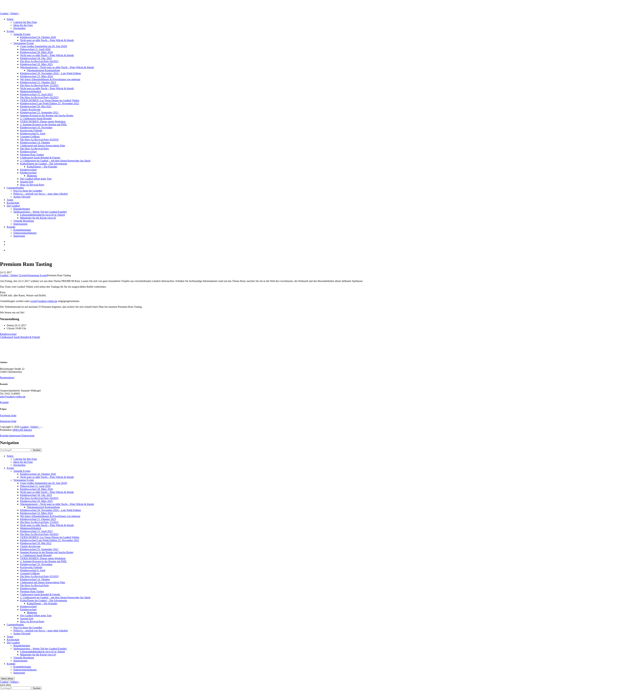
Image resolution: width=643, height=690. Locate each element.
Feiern (10, 19)
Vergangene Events (23, 43)
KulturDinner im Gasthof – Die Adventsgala (43, 163)
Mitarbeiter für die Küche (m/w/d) (38, 217)
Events (10, 31)
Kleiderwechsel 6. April (32, 133)
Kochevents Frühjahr (31, 130)
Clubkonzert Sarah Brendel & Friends (40, 157)
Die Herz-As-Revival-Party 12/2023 (39, 85)
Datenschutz (27, 435)
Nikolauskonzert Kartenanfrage (43, 70)
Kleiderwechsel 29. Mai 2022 (35, 106)
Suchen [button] (36, 450)
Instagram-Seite (8, 421)
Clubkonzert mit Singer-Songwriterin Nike (42, 145)
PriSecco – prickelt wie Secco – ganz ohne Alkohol (40, 193)
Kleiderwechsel (28, 151)
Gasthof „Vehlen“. (9, 13)
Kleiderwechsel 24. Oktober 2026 (38, 37)
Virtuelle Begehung (23, 220)
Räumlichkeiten (21, 208)
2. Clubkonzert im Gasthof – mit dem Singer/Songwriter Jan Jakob (55, 160)
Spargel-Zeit (26, 181)
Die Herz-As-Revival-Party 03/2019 (39, 139)
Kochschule (13, 202)
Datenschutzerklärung (25, 232)
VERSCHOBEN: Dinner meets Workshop (42, 121)
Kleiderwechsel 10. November (36, 127)
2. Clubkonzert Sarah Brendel (36, 118)
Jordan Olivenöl (21, 196)
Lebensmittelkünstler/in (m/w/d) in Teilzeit (42, 214)
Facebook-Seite (8, 415)
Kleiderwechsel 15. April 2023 (36, 94)
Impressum (19, 235)
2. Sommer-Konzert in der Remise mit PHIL (43, 124)
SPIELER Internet (22, 429)
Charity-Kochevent (30, 109)
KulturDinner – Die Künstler (42, 166)
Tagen (10, 199)
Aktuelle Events (21, 34)
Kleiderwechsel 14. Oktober (35, 142)
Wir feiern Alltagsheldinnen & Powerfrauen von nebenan (50, 79)
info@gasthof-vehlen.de (12, 396)
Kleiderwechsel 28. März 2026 (36, 52)
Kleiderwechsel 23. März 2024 (36, 76)
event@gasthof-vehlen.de (43, 301)
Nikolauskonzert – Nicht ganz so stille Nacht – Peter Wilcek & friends (57, 67)
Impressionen (20, 223)
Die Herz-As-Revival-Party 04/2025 (39, 61)
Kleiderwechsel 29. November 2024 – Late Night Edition (50, 73)
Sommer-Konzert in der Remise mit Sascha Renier (46, 115)
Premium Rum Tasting (32, 154)
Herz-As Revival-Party (32, 184)
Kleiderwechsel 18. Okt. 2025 (36, 58)
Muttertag (32, 175)
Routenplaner (7, 377)
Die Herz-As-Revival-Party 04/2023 (39, 97)
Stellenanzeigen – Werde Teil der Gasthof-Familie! (40, 211)
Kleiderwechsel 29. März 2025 (36, 64)
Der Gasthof (13, 205)
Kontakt (11, 226)
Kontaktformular (22, 229)
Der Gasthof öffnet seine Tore (36, 178)
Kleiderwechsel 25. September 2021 (39, 112)
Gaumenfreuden (15, 187)
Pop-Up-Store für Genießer (27, 190)
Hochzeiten (19, 28)
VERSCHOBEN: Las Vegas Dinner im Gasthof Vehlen (49, 100)
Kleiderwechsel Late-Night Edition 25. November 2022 (49, 103)
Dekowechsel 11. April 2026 (35, 49)
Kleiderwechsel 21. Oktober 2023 (38, 82)
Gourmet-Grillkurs (30, 136)
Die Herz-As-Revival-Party (34, 148)
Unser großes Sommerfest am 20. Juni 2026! (43, 46)
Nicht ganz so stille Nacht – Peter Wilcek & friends (47, 40)
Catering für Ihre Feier (25, 22)
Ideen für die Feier (23, 25)
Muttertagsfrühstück (30, 91)
